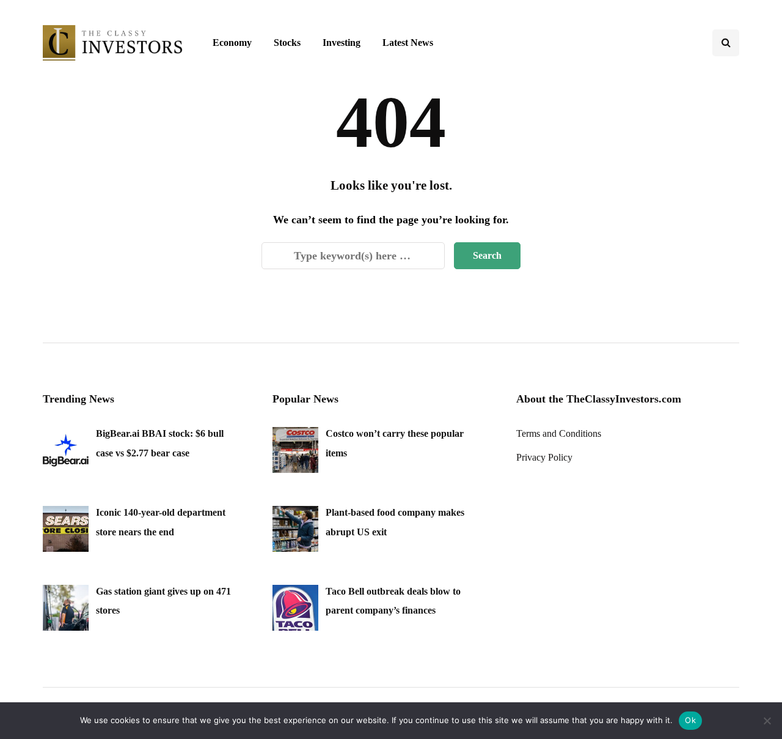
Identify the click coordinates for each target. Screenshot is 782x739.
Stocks (287, 42)
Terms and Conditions (558, 433)
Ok (690, 720)
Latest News (407, 42)
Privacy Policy (544, 457)
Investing (341, 42)
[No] (767, 721)
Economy (232, 42)
